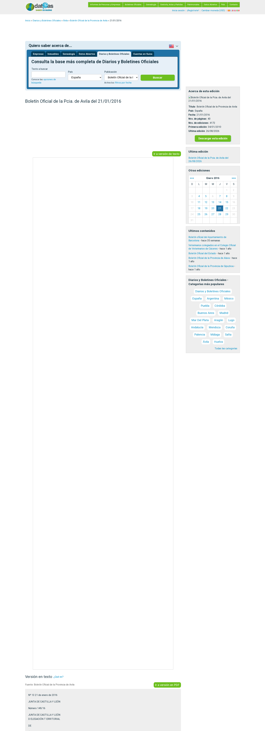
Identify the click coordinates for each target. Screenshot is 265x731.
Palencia (199, 334)
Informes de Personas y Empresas (105, 4)
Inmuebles (53, 54)
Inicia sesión (178, 10)
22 (226, 208)
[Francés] (232, 10)
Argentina (213, 298)
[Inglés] (235, 10)
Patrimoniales (193, 4)
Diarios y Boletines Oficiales (47, 20)
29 (226, 214)
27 (212, 214)
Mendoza (215, 327)
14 (219, 202)
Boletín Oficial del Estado (202, 253)
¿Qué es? (58, 676)
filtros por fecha (123, 82)
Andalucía (197, 327)
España (197, 298)
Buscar (157, 77)
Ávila (65, 20)
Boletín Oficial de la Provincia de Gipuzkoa (211, 266)
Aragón (218, 320)
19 (206, 208)
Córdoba (220, 305)
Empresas (38, 54)
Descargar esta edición (212, 138)
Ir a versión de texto (166, 153)
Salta (228, 334)
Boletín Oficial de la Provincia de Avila (89, 20)
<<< (192, 178)
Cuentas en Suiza (142, 54)
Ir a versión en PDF (167, 685)
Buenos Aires (206, 313)
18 (199, 208)
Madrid (223, 313)
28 (219, 214)
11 (199, 202)
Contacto (234, 4)
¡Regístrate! (193, 10)
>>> (234, 178)
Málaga (215, 334)
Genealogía (151, 4)
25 (199, 214)
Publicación (110, 71)
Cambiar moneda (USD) (213, 10)
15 (226, 202)
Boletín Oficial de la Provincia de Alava (209, 258)
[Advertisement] (117, 31)
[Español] (229, 10)
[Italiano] (238, 10)
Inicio (28, 20)
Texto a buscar (39, 68)
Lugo (231, 320)
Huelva (218, 341)
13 (212, 202)
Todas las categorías (226, 348)
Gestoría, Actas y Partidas (171, 4)
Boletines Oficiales (133, 4)
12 (206, 202)
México (228, 298)
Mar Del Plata (200, 320)
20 (212, 208)
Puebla (205, 305)
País (223, 4)
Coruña (230, 327)
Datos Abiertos (210, 4)
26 (206, 214)
